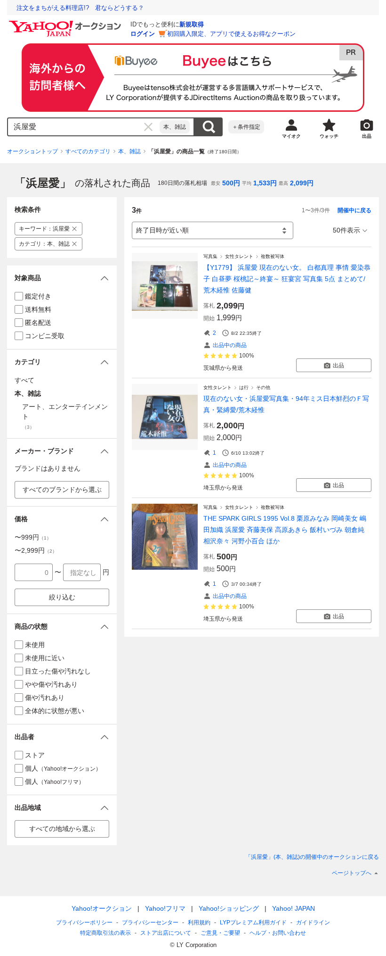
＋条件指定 (246, 127)
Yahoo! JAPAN (293, 908)
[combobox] (84, 126)
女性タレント (239, 256)
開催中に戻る (354, 210)
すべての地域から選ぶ (62, 828)
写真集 (210, 256)
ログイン (142, 33)
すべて (24, 380)
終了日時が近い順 (162, 230)
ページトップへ (351, 873)
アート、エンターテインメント (65, 416)
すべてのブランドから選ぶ (62, 489)
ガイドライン (313, 922)
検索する (208, 126)
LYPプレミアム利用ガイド (253, 922)
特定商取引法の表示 (105, 933)
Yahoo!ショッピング (229, 908)
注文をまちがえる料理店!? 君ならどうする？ (80, 7)
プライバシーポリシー (84, 922)
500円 (231, 183)
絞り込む (62, 597)
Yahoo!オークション (102, 908)
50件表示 (346, 230)
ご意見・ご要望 (220, 933)
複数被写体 (272, 256)
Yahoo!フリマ (165, 908)
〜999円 (33, 537)
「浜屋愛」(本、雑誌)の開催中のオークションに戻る (312, 857)
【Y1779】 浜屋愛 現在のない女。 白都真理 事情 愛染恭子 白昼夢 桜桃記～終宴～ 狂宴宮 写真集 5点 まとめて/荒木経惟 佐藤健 (286, 279)
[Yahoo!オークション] (66, 23)
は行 (244, 387)
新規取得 (191, 24)
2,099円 (302, 183)
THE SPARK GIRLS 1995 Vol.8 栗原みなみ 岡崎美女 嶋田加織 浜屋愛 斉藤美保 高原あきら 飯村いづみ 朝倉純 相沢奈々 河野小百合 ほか (284, 530)
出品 (338, 365)
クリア (148, 127)
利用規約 (199, 922)
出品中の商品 (230, 345)
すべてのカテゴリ (88, 151)
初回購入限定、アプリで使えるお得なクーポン (231, 33)
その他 (263, 387)
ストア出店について (165, 933)
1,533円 (265, 183)
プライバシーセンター (150, 922)
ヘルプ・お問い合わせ (277, 933)
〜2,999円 (36, 550)
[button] (62, 278)
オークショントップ (32, 151)
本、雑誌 (174, 127)
